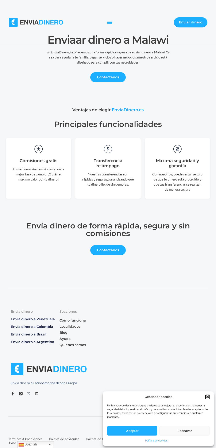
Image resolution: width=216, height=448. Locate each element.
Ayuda (65, 339)
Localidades (69, 326)
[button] (207, 397)
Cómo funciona (72, 320)
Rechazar (184, 431)
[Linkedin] (37, 393)
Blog (63, 333)
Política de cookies (156, 440)
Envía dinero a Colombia (32, 327)
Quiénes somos (72, 345)
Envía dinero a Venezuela (33, 319)
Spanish (30, 444)
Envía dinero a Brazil (28, 334)
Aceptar (132, 431)
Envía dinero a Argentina (32, 342)
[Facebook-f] (13, 393)
